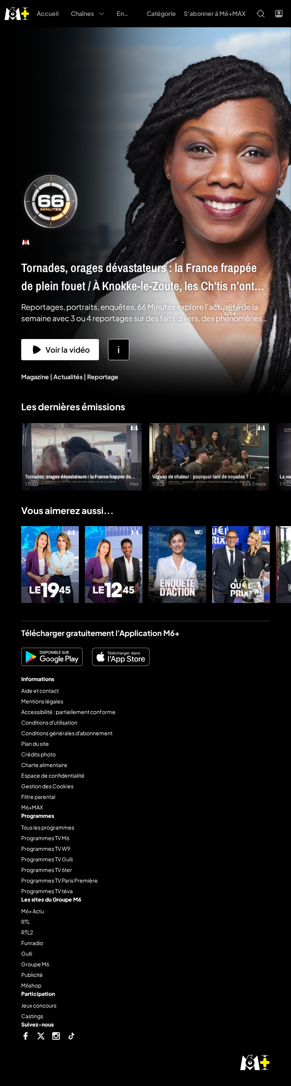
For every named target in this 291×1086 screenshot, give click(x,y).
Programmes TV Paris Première (59, 880)
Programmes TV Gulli (47, 859)
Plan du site (35, 743)
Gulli (26, 953)
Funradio (32, 942)
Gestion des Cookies (47, 786)
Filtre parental (38, 796)
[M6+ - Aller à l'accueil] (17, 13)
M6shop (31, 985)
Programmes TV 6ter (46, 869)
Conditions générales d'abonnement (67, 733)
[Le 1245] (113, 564)
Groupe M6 (35, 964)
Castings (32, 1016)
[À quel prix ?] (241, 564)
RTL (25, 921)
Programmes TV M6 (45, 837)
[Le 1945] (50, 564)
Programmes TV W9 (45, 848)
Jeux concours (38, 1005)
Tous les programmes (47, 827)
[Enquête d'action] (177, 564)
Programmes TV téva (47, 891)
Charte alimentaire (44, 764)
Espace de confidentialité (52, 775)
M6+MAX (32, 807)
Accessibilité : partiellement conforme (68, 711)
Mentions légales (42, 701)
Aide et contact (40, 690)
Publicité (32, 974)
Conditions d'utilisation (49, 722)
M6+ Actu (32, 911)
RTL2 (27, 932)
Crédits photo (38, 754)
